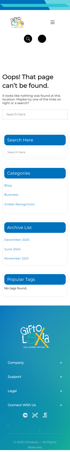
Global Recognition (19, 204)
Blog (8, 185)
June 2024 (12, 249)
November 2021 (16, 258)
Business (11, 194)
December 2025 (17, 240)
